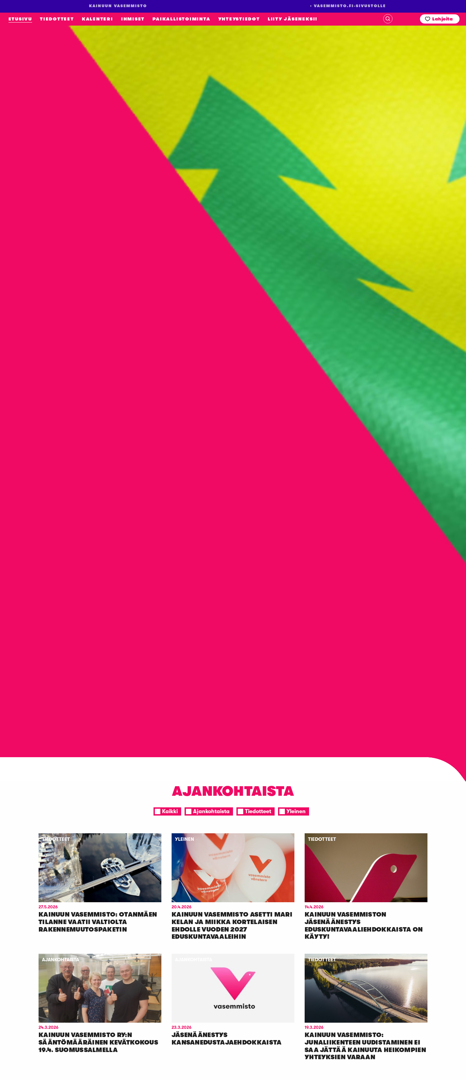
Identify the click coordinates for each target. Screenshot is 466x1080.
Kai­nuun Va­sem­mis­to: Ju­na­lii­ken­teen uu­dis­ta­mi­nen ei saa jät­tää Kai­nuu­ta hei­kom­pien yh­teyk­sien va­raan (365, 1046)
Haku (388, 19)
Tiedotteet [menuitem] (57, 18)
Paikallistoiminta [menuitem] (181, 18)
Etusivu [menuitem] (20, 18)
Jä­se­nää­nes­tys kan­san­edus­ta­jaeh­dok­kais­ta (227, 1039)
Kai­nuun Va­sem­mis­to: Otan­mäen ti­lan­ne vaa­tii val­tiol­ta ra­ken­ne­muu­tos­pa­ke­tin (98, 922)
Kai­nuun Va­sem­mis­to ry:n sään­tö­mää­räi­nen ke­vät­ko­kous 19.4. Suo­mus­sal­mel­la (98, 1042)
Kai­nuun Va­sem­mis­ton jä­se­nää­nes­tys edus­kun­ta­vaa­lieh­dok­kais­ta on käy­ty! (364, 925)
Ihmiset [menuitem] (133, 18)
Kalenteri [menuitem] (97, 18)
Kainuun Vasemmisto (51, 107)
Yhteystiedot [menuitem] (239, 18)
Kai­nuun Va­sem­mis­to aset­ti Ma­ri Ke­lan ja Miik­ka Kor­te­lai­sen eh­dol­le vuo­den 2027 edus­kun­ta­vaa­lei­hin (232, 925)
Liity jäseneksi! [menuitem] (293, 18)
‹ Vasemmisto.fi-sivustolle (348, 6)
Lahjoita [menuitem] (442, 18)
